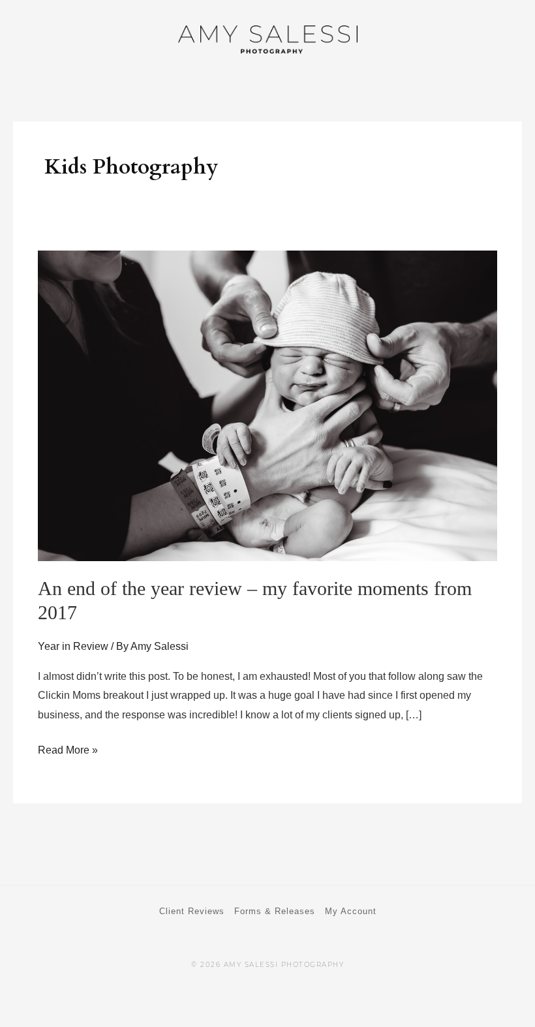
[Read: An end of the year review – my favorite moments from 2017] (267, 404)
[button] (503, 40)
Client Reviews (191, 911)
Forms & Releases (274, 911)
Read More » (68, 748)
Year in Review (73, 646)
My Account (350, 911)
